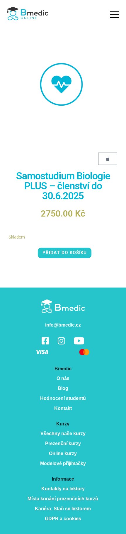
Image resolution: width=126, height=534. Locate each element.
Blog (63, 388)
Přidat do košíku (64, 252)
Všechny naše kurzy (63, 433)
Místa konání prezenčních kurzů (63, 498)
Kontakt (63, 408)
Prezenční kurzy (63, 443)
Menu (114, 15)
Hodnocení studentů (63, 398)
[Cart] (107, 159)
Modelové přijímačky (63, 463)
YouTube (79, 340)
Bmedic (63, 306)
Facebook (45, 340)
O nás (63, 378)
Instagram (61, 340)
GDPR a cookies (63, 518)
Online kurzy (63, 453)
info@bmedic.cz (63, 324)
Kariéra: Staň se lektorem (63, 508)
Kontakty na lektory (63, 488)
